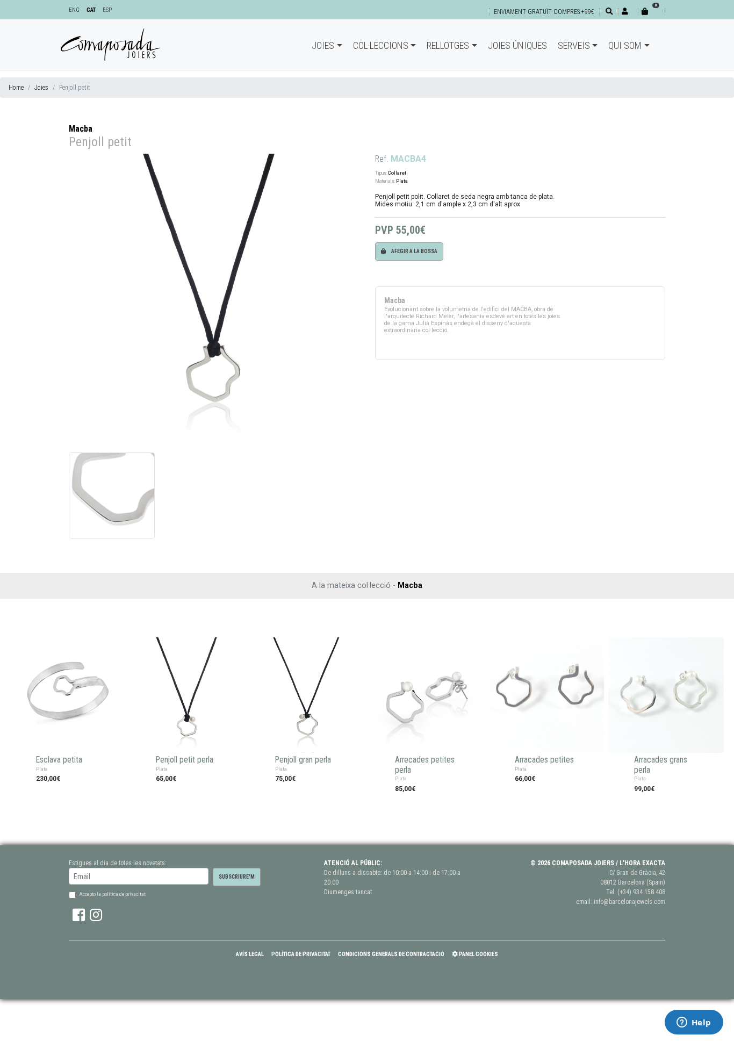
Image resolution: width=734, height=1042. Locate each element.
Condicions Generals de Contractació (391, 954)
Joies (323, 45)
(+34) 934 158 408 (641, 892)
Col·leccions (380, 45)
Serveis (574, 45)
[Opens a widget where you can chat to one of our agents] (693, 1023)
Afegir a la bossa (413, 251)
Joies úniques (517, 45)
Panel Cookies (478, 954)
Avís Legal (250, 954)
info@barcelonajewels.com (629, 902)
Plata (402, 181)
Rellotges (448, 45)
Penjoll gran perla (303, 760)
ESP (107, 9)
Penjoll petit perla (184, 760)
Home (16, 87)
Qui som (625, 45)
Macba (80, 129)
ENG (74, 9)
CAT (91, 9)
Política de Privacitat (300, 954)
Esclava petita (59, 760)
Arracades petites (544, 760)
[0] (651, 12)
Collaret (397, 173)
